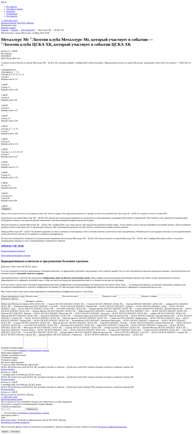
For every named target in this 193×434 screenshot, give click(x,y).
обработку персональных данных (34, 350)
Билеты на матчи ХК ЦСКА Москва (17, 23)
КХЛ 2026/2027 (28, 30)
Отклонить (15, 432)
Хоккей (14, 30)
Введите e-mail (109, 296)
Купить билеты (8, 369)
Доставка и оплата (14, 9)
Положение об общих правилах (15, 422)
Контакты (10, 11)
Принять (5, 432)
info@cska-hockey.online (11, 399)
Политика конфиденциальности (112, 427)
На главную (11, 7)
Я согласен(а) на (26, 350)
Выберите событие (9, 299)
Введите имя (31, 296)
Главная (4, 30)
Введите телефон (149, 296)
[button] (96, 251)
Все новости (11, 16)
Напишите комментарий (12, 348)
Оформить (6, 209)
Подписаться (32, 409)
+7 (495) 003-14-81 (9, 20)
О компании (11, 14)
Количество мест (70, 296)
